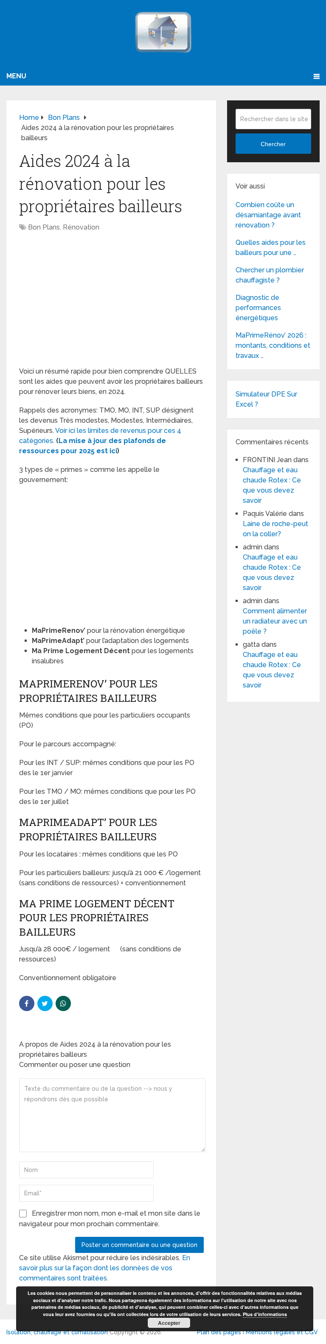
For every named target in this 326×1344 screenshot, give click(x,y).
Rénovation (81, 227)
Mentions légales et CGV (282, 1332)
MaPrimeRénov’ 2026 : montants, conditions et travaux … (273, 345)
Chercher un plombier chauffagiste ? (270, 275)
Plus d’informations (265, 1314)
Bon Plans (44, 227)
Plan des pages (219, 1332)
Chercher (273, 144)
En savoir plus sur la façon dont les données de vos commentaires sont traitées (104, 1268)
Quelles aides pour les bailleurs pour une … (271, 247)
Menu (16, 76)
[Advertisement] (111, 303)
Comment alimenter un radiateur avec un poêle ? (275, 621)
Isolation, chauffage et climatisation (57, 1332)
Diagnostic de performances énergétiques (258, 308)
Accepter (169, 1323)
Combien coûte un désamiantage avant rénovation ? (268, 215)
